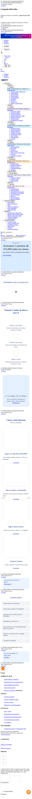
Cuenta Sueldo (14, 96)
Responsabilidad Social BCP (11, 685)
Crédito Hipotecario (16, 130)
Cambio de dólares (15, 178)
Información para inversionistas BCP (13, 682)
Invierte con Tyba (15, 166)
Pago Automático (15, 197)
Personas (6, 40)
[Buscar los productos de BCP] (5, 60)
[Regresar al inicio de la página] (3, 669)
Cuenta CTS (14, 102)
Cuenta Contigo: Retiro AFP (18, 91)
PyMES (6, 42)
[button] (3, 5)
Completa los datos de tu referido (19, 22)
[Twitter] (16, 758)
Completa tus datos (6, 22)
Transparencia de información (11, 714)
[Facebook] (16, 755)
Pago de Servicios (15, 194)
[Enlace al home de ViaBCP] (2, 53)
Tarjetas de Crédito (15, 111)
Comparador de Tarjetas (17, 120)
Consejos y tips (14, 179)
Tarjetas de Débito (15, 113)
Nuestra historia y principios (11, 679)
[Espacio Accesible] (4, 788)
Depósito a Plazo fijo (16, 165)
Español (6, 46)
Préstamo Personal (15, 128)
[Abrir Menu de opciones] (7, 66)
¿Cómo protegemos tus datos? (11, 719)
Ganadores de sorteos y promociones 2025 (15, 728)
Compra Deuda (14, 119)
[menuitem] (17, 797)
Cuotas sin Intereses (16, 114)
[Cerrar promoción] (30, 36)
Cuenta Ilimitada (15, 97)
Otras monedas (14, 180)
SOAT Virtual (14, 151)
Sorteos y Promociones (16, 103)
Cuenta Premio (14, 94)
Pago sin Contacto (15, 199)
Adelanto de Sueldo (16, 133)
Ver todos (13, 100)
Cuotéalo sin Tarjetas (16, 134)
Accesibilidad (7, 722)
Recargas (13, 196)
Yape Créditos (14, 136)
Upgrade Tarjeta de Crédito (18, 116)
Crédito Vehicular (15, 131)
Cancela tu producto (9, 696)
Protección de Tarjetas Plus (17, 152)
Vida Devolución (15, 147)
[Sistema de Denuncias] (5, 781)
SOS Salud (13, 148)
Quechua (7, 49)
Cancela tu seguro (8, 702)
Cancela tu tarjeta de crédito (11, 699)
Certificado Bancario (16, 168)
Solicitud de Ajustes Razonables (12, 705)
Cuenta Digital (14, 93)
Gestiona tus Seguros (16, 155)
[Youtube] (16, 761)
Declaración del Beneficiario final (12, 717)
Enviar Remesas (15, 189)
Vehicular (13, 150)
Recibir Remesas (15, 190)
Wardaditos (13, 99)
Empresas (6, 43)
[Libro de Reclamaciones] (15, 781)
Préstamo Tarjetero (15, 117)
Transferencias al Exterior (17, 193)
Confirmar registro (5, 24)
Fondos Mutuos (15, 164)
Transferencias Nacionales (17, 192)
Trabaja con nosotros (9, 690)
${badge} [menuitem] (8, 791)
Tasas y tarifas (7, 711)
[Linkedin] (16, 764)
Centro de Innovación (9, 687)
